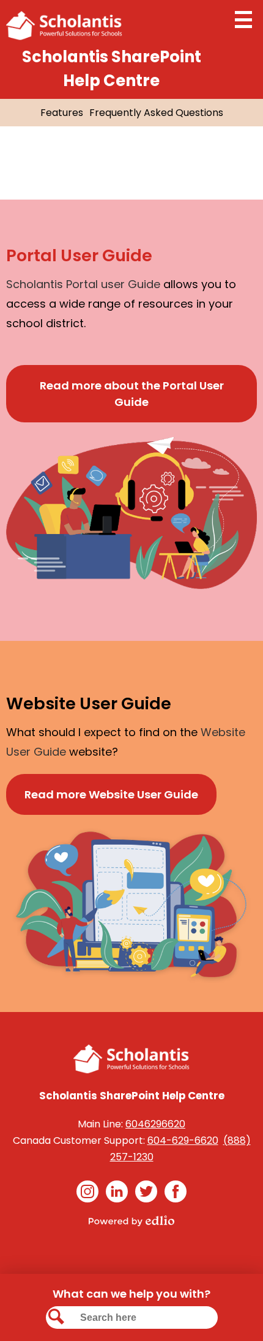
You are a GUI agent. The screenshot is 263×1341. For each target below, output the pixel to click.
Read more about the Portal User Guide (132, 394)
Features (61, 113)
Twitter (146, 1191)
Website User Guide (88, 703)
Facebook (176, 1191)
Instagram (87, 1191)
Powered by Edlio (131, 1221)
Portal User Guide (79, 255)
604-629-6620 (182, 1140)
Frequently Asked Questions (156, 113)
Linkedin (117, 1191)
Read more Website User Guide (111, 794)
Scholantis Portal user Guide (83, 284)
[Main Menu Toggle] (243, 19)
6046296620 (155, 1124)
